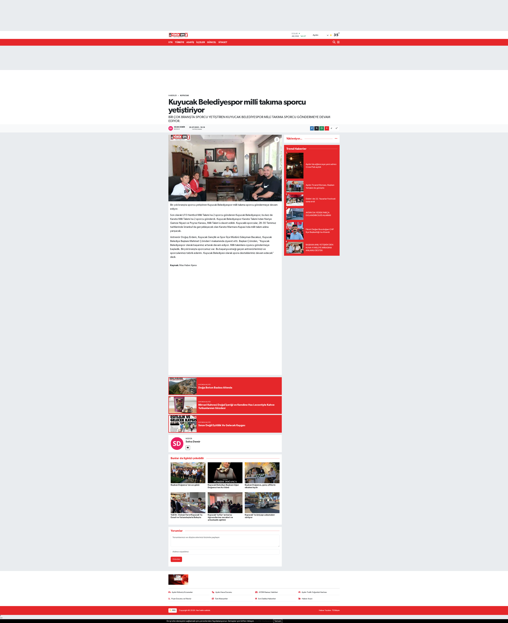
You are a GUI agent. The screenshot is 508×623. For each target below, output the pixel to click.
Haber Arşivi (307, 599)
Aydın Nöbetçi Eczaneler (182, 592)
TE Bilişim (336, 610)
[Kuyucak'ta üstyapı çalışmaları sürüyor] (262, 502)
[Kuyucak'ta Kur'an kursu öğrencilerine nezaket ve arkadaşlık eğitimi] (225, 502)
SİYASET (222, 42)
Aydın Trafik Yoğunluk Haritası (314, 592)
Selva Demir (193, 441)
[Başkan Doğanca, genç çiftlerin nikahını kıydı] (262, 473)
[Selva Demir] (177, 443)
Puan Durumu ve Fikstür (181, 599)
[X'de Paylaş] (316, 128)
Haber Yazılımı (325, 610)
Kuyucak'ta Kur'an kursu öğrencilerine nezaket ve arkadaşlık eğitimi (220, 517)
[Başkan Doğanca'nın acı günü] (188, 473)
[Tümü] (336, 139)
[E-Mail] (188, 448)
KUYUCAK (184, 95)
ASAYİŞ (190, 42)
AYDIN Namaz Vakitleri (268, 592)
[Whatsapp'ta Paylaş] (321, 128)
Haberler (172, 95)
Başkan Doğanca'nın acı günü (185, 485)
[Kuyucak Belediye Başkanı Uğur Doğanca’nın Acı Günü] (225, 473)
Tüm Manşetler (221, 599)
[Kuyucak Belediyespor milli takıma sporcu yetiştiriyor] (225, 168)
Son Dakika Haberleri (267, 599)
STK (170, 42)
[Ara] (334, 42)
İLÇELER (200, 42)
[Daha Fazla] (327, 128)
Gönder (176, 559)
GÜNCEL (211, 42)
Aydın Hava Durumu (223, 592)
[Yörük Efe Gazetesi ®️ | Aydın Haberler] (178, 35)
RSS (174, 610)
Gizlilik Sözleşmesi (264, 621)
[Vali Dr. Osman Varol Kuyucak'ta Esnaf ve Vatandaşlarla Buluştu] (188, 502)
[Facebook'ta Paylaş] (312, 128)
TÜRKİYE (179, 42)
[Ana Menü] (338, 42)
